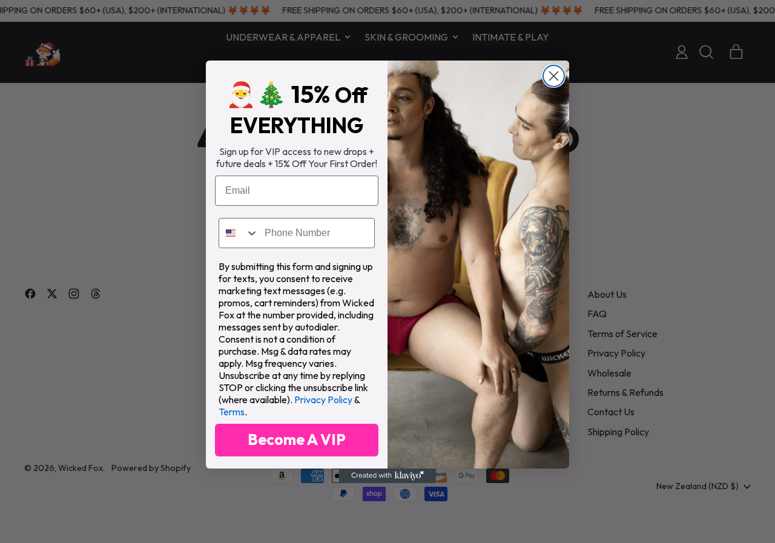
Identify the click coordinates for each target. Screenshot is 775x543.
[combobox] (239, 233)
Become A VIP (297, 439)
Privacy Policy (323, 399)
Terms (232, 412)
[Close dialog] (553, 76)
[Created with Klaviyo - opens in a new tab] (387, 476)
